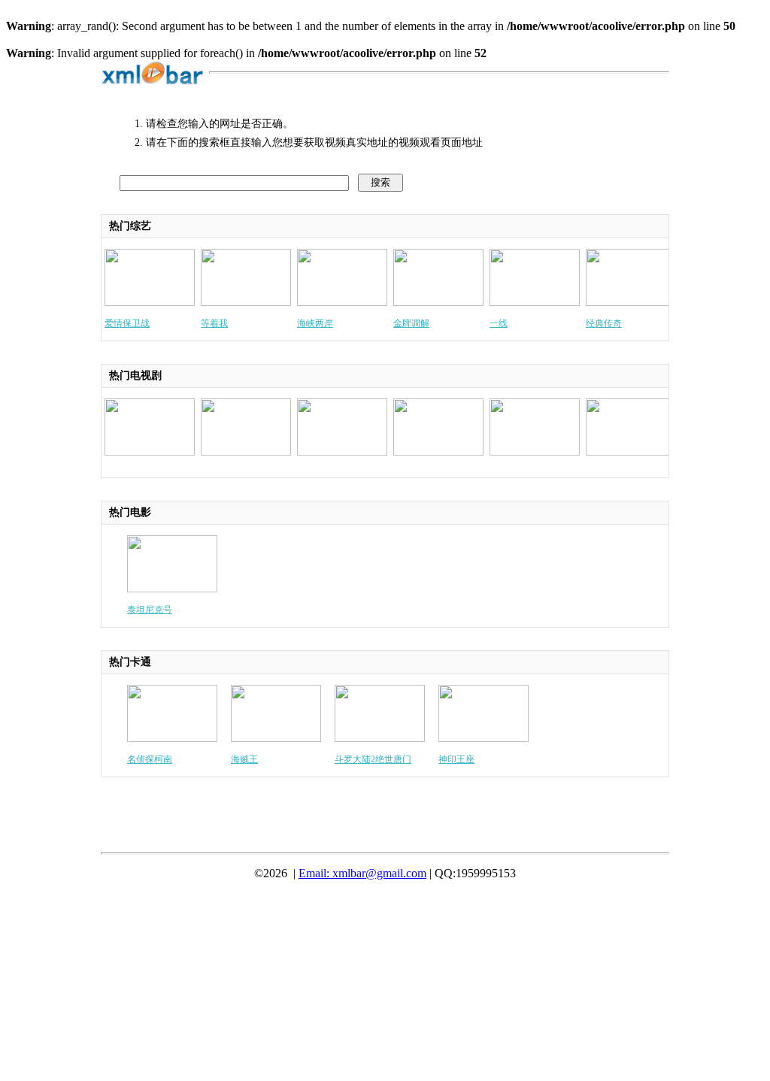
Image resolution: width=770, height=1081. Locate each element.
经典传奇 (604, 323)
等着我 (214, 323)
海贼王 (244, 759)
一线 (499, 323)
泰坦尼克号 (149, 609)
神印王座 (456, 759)
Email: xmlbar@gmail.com (362, 873)
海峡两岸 (315, 323)
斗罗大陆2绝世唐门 (373, 759)
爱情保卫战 (127, 323)
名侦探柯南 (149, 759)
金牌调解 (411, 323)
